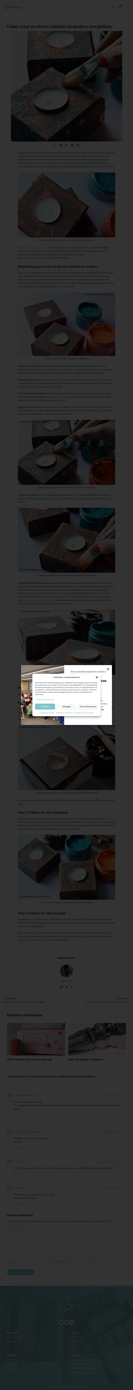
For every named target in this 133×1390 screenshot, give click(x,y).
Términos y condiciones (84, 712)
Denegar (66, 706)
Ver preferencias (88, 706)
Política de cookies (47, 712)
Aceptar (45, 706)
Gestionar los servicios (45, 699)
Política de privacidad (64, 712)
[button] (96, 677)
